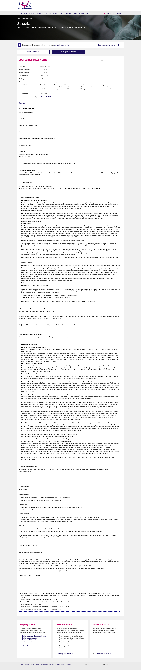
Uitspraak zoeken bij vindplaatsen (33, 646)
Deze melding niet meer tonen (107, 45)
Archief (63, 664)
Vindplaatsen (23, 93)
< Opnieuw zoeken (33, 52)
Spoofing (51, 664)
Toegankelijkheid (44, 664)
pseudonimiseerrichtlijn (61, 45)
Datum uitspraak (24, 69)
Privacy (32, 664)
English (22, 664)
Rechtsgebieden (24, 79)
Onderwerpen (29, 13)
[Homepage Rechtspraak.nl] (24, 5)
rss (96, 664)
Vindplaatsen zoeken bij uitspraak (33, 644)
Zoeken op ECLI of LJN (29, 640)
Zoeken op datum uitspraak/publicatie (34, 636)
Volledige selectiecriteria (65, 654)
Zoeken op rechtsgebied (29, 642)
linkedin (118, 664)
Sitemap (27, 664)
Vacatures (57, 664)
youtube (121, 664)
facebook (112, 664)
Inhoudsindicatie (24, 85)
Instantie (22, 66)
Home (20, 13)
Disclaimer (68, 664)
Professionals (79, 13)
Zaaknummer (23, 76)
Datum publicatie (24, 72)
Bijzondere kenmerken (26, 82)
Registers (56, 13)
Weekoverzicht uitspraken (103, 654)
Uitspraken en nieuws (43, 13)
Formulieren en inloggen (114, 13)
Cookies (37, 664)
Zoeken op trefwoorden (29, 638)
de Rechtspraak (66, 13)
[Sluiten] (121, 45)
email (99, 664)
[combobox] (111, 60)
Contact (88, 13)
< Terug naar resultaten (68, 52)
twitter (110, 664)
